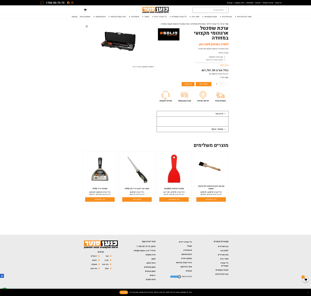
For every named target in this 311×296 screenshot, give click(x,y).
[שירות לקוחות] (165, 95)
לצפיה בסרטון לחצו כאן (213, 44)
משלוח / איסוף (217, 129)
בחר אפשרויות (211, 199)
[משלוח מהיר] (220, 95)
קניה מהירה (188, 84)
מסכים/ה (124, 292)
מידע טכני (219, 113)
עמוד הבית (224, 24)
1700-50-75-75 (55, 2)
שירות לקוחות (165, 100)
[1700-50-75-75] (42, 3)
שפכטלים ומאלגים (198, 24)
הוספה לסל (203, 84)
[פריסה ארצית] (203, 95)
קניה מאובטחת (184, 100)
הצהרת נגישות (187, 276)
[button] (243, 17)
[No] (308, 292)
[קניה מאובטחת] (184, 95)
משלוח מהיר (220, 100)
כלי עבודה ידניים (213, 24)
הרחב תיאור (224, 65)
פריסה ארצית (203, 100)
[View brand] (168, 34)
